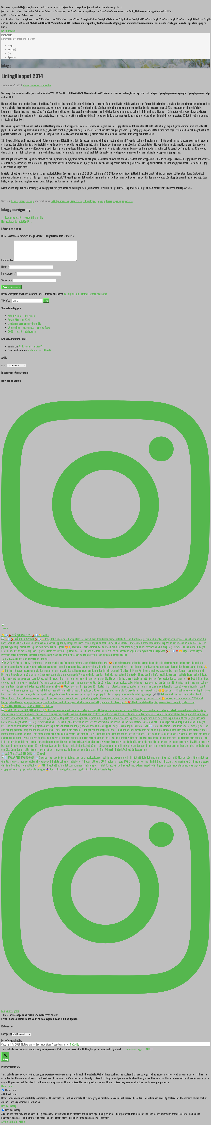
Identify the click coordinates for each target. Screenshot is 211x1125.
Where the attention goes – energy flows (29, 328)
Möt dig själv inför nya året (22, 316)
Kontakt (12, 49)
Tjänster (12, 57)
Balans (14, 201)
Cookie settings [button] (134, 1049)
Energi (22, 201)
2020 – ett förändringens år (22, 331)
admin (26, 85)
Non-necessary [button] (8, 1106)
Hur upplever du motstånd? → (16, 221)
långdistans (76, 201)
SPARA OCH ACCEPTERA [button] (13, 1122)
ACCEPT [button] (149, 1049)
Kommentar (7, 260)
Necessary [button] (6, 1086)
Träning (30, 201)
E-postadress (8, 273)
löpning (101, 201)
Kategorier (6, 1034)
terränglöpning (113, 201)
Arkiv (3, 365)
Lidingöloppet (89, 201)
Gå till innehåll (8, 31)
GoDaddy (74, 1044)
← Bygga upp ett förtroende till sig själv (22, 217)
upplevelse (127, 201)
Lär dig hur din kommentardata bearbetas (85, 294)
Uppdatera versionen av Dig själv (24, 324)
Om (9, 53)
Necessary (10, 1090)
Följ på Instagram (10, 1011)
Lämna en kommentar (40, 85)
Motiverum (6, 35)
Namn (5, 267)
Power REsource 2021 (19, 320)
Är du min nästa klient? (31, 346)
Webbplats (6, 280)
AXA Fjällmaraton (60, 201)
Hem (10, 45)
